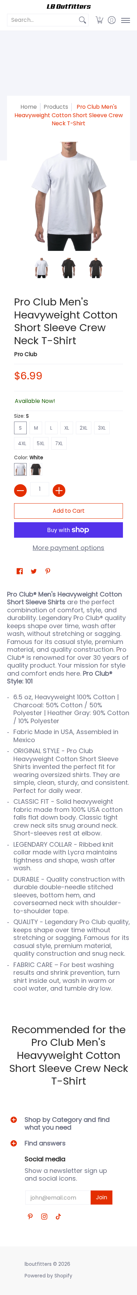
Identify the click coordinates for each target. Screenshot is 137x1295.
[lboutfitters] (68, 6)
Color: (28, 457)
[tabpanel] (68, 794)
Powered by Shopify (48, 1275)
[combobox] (42, 20)
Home (28, 107)
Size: (21, 416)
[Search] (82, 20)
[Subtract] (20, 490)
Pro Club (25, 354)
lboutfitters (38, 1264)
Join (101, 1197)
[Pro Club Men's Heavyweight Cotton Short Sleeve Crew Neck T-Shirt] (41, 268)
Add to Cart (69, 511)
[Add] (59, 490)
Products (56, 107)
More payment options (68, 548)
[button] (99, 20)
